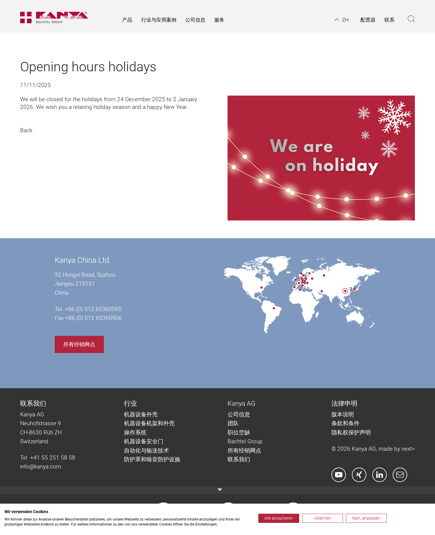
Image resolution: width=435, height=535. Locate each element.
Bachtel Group (245, 441)
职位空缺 (239, 432)
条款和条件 (346, 423)
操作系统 (135, 432)
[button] (341, 20)
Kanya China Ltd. (83, 260)
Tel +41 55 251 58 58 (47, 457)
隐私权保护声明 (351, 432)
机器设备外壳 (141, 414)
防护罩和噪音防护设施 (152, 459)
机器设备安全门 (143, 441)
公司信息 (239, 414)
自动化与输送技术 (147, 450)
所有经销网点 (79, 344)
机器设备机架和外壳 (149, 423)
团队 (233, 423)
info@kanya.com (40, 466)
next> (408, 448)
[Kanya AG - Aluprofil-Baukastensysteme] (57, 16)
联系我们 (239, 459)
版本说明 (342, 414)
